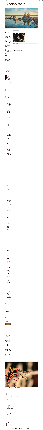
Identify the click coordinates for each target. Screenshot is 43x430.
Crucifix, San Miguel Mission (8, 121)
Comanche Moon (8, 223)
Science (7, 416)
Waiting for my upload (9, 195)
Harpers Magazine (8, 400)
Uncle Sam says (9, 204)
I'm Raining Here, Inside (8, 292)
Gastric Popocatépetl (8, 127)
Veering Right (8, 205)
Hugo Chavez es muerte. (9, 270)
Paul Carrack (8, 150)
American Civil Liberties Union (10, 389)
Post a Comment (15, 47)
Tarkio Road (8, 149)
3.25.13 (7, 155)
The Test (8, 133)
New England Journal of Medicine (10, 408)
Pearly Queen (8, 201)
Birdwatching (8, 77)
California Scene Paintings (9, 192)
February (8, 300)
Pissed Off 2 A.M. (9, 154)
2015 (7, 97)
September (8, 104)
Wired (7, 426)
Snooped (8, 136)
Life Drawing (8, 293)
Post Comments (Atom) (19, 50)
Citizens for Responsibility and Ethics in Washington (12, 396)
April (7, 110)
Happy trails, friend (8, 159)
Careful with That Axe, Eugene (8, 113)
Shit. (7, 251)
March (8, 111)
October (8, 103)
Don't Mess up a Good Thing (9, 189)
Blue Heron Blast (14, 4)
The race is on (8, 225)
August (8, 105)
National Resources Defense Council (10, 406)
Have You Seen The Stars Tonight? (9, 246)
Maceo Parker (8, 253)
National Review (8, 407)
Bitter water (8, 178)
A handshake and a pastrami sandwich (8, 80)
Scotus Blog (7, 419)
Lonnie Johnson (9, 297)
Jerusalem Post (8, 402)
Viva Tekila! (8, 274)
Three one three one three (9, 229)
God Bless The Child (8, 172)
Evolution (8, 263)
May (7, 109)
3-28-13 (8, 143)
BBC (6, 392)
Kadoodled (8, 118)
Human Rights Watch (9, 401)
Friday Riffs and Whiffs (9, 214)
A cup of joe (7, 81)
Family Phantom (8, 75)
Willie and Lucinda (8, 233)
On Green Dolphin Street (9, 228)
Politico (7, 410)
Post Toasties (8, 296)
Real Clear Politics (8, 414)
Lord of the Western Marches (8, 70)
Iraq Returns (8, 171)
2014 (7, 98)
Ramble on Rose (9, 200)
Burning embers (8, 76)
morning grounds (8, 185)
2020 (7, 91)
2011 (7, 304)
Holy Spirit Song (9, 222)
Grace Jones (8, 266)
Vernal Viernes (9, 174)
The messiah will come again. (9, 237)
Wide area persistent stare (9, 284)
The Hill (7, 423)
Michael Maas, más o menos (8, 282)
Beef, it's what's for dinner (9, 299)
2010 (7, 305)
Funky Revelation (8, 162)
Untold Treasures (8, 65)
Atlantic (7, 390)
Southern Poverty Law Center (10, 421)
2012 (7, 303)
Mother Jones (7, 403)
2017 (7, 95)
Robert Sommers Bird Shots (8, 311)
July (7, 106)
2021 (7, 90)
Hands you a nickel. (8, 260)
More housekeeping (9, 248)
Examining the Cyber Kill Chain (9, 211)
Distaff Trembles (9, 144)
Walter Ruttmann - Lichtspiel (8, 117)
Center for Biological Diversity (10, 395)
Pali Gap (8, 199)
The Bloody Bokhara (8, 219)
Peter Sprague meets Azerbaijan (8, 268)
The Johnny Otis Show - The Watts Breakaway (9, 138)
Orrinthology (8, 168)
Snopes (7, 420)
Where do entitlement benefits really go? (9, 276)
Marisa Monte (8, 243)
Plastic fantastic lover (8, 68)
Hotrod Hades (8, 196)
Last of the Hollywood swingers (7, 72)
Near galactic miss (8, 231)
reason (7, 415)
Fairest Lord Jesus (8, 129)
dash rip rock (8, 124)
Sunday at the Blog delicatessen (8, 66)
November (8, 102)
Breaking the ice (9, 132)
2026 (7, 84)
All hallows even (8, 78)
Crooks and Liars (8, 397)
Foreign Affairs (8, 398)
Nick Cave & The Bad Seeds (9, 123)
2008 (7, 308)
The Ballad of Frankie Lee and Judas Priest (8, 217)
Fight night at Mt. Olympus (8, 74)
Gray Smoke (8, 244)
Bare (7, 234)
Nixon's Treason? (9, 209)
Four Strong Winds (8, 295)
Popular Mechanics (8, 411)
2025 (7, 85)
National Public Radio (9, 405)
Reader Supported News (9, 413)
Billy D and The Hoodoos (9, 273)
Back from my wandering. (7, 315)
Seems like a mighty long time (8, 142)
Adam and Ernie (9, 151)
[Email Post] (21, 43)
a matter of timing (8, 82)
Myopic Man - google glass (8, 187)
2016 (7, 96)
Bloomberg (7, 393)
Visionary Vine (9, 135)
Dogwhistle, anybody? (8, 153)
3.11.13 (7, 254)
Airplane (8, 240)
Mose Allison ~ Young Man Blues (8, 207)
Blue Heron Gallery (8, 394)
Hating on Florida (8, 287)
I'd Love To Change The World (8, 262)
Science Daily (8, 417)
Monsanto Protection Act (9, 126)
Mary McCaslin (9, 184)
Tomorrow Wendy (8, 250)
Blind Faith (8, 134)
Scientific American (8, 418)
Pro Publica (7, 412)
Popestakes (8, 226)
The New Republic (8, 424)
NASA (7, 404)
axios (6, 391)
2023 (7, 88)
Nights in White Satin (9, 166)
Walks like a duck (8, 203)
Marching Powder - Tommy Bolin (9, 180)
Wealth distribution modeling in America (8, 280)
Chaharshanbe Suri (8, 177)
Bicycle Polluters (9, 271)
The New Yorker (8, 425)
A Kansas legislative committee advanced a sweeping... (8, 257)
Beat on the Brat (9, 167)
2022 (7, 89)
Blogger (31, 428)
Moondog (8, 175)
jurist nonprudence (9, 241)
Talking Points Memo (9, 422)
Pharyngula (7, 409)
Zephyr (8, 148)
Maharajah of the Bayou (9, 164)
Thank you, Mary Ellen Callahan (8, 290)
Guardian (7, 399)
